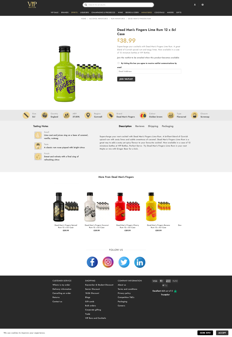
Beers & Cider (132, 12)
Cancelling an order (62, 293)
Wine (120, 12)
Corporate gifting (93, 309)
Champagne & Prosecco (103, 12)
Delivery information (62, 289)
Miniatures (146, 12)
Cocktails (159, 12)
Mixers (170, 12)
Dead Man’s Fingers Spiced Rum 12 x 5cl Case (66, 226)
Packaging (122, 301)
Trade (87, 314)
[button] (203, 5)
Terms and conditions (127, 289)
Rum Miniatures (118, 18)
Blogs (87, 297)
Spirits (74, 12)
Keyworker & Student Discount (99, 284)
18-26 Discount (92, 293)
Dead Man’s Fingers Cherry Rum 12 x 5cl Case (127, 226)
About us (122, 284)
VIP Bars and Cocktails (95, 318)
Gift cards (89, 301)
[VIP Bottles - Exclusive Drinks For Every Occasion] (37, 4)
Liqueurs (84, 12)
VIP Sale (54, 12)
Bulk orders (90, 305)
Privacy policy (124, 293)
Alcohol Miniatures (98, 18)
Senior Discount (92, 289)
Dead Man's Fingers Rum (139, 18)
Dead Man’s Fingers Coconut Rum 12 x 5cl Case (97, 226)
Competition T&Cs (126, 297)
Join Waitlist (126, 79)
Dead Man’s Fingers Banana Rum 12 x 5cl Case (158, 226)
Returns (56, 297)
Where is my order (61, 284)
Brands (65, 12)
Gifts (178, 12)
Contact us (57, 301)
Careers (121, 305)
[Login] (195, 5)
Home (83, 18)
